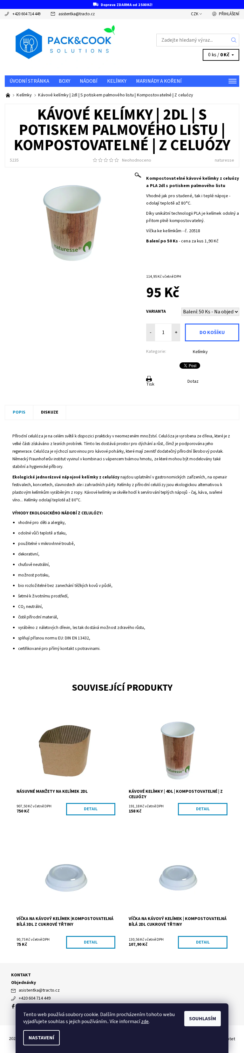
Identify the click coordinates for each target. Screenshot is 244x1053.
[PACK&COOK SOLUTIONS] (63, 47)
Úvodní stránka (29, 81)
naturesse (224, 160)
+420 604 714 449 (26, 14)
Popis (19, 412)
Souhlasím (202, 1018)
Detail (91, 809)
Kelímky (116, 81)
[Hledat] (234, 40)
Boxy (64, 81)
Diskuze (49, 412)
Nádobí (89, 81)
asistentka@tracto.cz (76, 14)
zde (145, 1021)
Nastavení (41, 1037)
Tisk (150, 384)
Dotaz (193, 381)
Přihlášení (229, 14)
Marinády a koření (159, 81)
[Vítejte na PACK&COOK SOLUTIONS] (8, 95)
